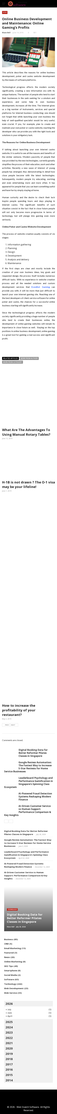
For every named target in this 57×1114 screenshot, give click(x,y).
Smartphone (10, 970)
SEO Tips (8, 966)
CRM (6, 943)
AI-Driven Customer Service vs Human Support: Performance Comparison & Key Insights (27, 810)
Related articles (10, 358)
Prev (7, 725)
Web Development (14, 988)
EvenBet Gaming (40, 287)
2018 (9, 1059)
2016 (9, 1069)
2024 (9, 1027)
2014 (9, 1080)
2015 (9, 1075)
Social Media (10, 975)
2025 (9, 1022)
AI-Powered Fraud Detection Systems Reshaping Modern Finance (35, 796)
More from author (29, 358)
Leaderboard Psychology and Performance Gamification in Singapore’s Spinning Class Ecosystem (28, 782)
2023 (9, 1032)
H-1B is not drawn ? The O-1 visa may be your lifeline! (28, 484)
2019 (9, 1054)
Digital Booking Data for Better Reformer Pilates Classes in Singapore (33, 752)
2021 (9, 1043)
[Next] (11, 821)
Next (13, 725)
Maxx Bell (6, 32)
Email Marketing (12, 948)
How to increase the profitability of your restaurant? (18, 710)
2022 (9, 1038)
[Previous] (6, 821)
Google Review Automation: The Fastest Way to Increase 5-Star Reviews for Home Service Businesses (28, 767)
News (5, 12)
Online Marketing (13, 961)
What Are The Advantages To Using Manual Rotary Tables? (26, 432)
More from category (12, 362)
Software (9, 979)
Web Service (10, 992)
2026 (9, 1003)
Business (8, 939)
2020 (9, 1048)
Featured (9, 952)
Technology (12, 909)
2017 (9, 1064)
